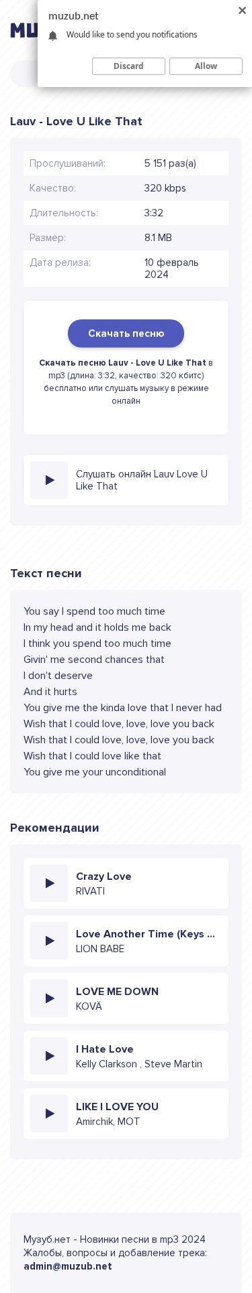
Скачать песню (126, 333)
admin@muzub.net (68, 1266)
